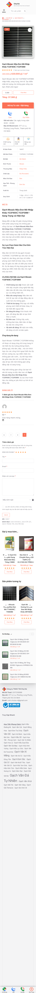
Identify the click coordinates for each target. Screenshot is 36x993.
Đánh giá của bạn (8, 452)
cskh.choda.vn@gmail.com (17, 700)
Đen (21, 178)
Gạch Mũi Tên (9, 785)
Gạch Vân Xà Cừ (17, 756)
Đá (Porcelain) (24, 173)
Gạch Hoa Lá (8, 743)
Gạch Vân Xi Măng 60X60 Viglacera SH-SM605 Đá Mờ (20, 675)
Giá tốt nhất (17, 143)
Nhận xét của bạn (9, 476)
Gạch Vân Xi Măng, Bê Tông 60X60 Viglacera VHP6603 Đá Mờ (21, 665)
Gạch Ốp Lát (26, 522)
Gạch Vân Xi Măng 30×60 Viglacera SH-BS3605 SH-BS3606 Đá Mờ (20, 641)
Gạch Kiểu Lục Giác (17, 748)
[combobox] (16, 11)
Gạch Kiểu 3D (16, 737)
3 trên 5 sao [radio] (21, 452)
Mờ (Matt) (23, 159)
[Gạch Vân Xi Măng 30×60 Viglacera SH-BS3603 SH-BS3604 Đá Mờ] (5, 655)
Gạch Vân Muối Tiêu (18, 762)
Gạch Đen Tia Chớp (15, 731)
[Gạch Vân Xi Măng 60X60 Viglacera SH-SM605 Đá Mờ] (5, 677)
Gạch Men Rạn (17, 771)
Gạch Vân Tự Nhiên (24, 740)
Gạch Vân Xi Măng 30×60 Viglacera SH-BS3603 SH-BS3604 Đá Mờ (20, 653)
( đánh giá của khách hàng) (21, 70)
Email (4, 466)
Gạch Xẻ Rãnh (17, 734)
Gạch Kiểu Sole (21, 768)
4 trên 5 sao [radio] (23, 452)
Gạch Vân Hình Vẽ (20, 788)
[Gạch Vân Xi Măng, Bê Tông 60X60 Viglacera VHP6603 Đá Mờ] (5, 666)
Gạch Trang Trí (8, 524)
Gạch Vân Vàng (20, 785)
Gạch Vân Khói (25, 781)
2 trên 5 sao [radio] (18, 452)
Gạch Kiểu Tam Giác (20, 765)
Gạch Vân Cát (17, 727)
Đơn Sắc (22, 184)
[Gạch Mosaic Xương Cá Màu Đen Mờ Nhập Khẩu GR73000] (26, 593)
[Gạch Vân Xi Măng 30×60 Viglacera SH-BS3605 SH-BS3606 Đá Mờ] (5, 643)
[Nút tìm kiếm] (25, 11)
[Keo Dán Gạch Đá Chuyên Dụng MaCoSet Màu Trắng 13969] (8, 543)
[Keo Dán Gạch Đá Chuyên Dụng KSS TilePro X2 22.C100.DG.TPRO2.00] (25, 543)
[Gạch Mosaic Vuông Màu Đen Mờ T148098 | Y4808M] (9, 593)
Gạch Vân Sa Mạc (11, 746)
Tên (4, 457)
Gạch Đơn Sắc (19, 759)
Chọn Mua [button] (9, 571)
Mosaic (22, 164)
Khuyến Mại (19, 524)
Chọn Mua (23, 92)
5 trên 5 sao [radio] (25, 452)
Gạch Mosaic (16, 522)
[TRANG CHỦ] (3, 18)
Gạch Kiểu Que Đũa (21, 743)
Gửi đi (6, 515)
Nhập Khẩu (23, 169)
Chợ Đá (17, 4)
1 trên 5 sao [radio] (16, 452)
